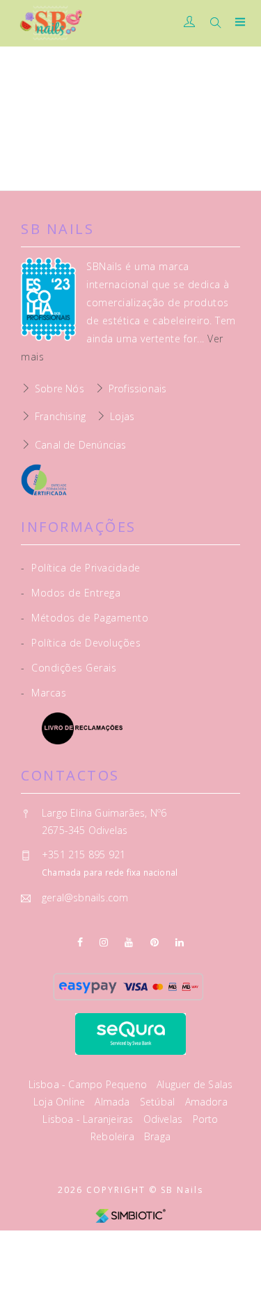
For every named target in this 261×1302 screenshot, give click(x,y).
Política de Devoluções (81, 642)
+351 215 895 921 (83, 854)
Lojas (122, 416)
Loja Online (60, 1101)
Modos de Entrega (70, 592)
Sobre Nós (59, 388)
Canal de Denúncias (81, 444)
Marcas (43, 692)
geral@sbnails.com (85, 897)
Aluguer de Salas (194, 1084)
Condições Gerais (68, 667)
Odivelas (164, 1119)
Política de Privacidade (81, 567)
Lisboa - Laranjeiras (89, 1119)
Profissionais (138, 388)
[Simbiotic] (130, 1214)
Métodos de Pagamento (84, 617)
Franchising (60, 416)
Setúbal (159, 1101)
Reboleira (113, 1136)
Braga (157, 1136)
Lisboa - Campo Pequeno (89, 1084)
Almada (113, 1101)
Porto (206, 1119)
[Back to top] (237, 1278)
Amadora (206, 1101)
